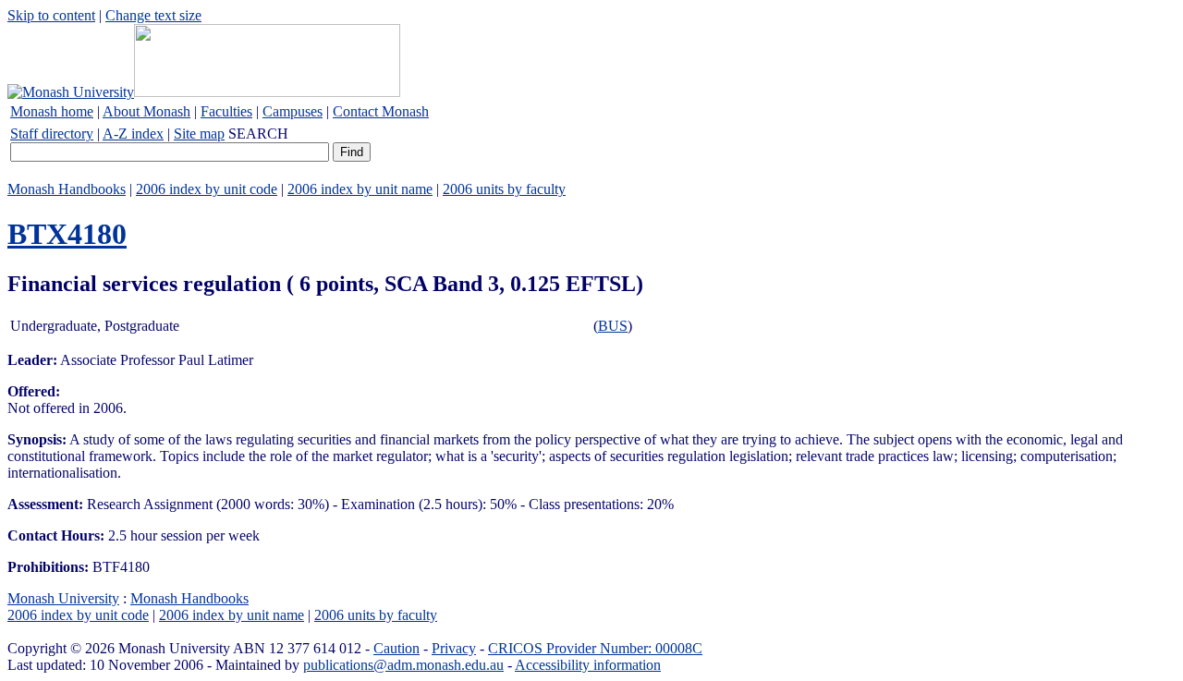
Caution (396, 648)
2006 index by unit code (206, 189)
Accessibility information (588, 665)
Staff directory (51, 133)
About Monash (146, 111)
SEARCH (258, 133)
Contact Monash (381, 111)
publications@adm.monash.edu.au (403, 665)
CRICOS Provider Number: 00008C (595, 648)
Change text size (153, 15)
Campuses (292, 111)
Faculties (226, 111)
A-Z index (133, 133)
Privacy (454, 648)
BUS (613, 326)
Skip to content (51, 15)
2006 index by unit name (360, 189)
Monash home (51, 111)
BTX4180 (67, 233)
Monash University (63, 598)
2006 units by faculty (504, 189)
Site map (199, 133)
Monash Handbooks (66, 189)
